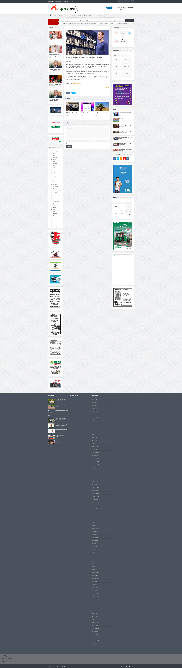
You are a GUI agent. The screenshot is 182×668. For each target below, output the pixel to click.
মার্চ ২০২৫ (93, 449)
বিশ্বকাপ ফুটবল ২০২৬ (56, 201)
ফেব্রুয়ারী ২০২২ (94, 558)
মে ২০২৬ (93, 408)
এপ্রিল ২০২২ (94, 552)
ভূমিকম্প (54, 203)
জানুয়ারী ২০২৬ (94, 420)
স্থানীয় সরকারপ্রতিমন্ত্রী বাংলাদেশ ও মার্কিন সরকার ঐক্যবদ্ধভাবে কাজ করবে (101, 20)
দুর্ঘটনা (53, 180)
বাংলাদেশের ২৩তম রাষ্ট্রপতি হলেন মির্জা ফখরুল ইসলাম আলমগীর (54, 100)
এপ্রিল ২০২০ (94, 622)
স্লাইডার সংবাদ (55, 226)
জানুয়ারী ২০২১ (94, 596)
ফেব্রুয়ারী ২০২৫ (94, 452)
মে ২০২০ (93, 619)
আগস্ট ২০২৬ (94, 399)
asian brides (55, 151)
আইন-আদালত (55, 157)
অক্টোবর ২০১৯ (94, 640)
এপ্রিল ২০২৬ (94, 411)
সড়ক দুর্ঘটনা (54, 217)
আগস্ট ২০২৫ (94, 434)
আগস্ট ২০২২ (94, 540)
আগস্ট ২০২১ (94, 575)
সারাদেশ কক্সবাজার (55, 224)
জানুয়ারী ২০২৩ (94, 525)
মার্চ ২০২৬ (93, 414)
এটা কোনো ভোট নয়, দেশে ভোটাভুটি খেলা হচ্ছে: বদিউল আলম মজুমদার (61, 424)
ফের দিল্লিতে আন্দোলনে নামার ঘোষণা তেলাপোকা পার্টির (60, 20)
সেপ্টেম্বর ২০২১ (94, 572)
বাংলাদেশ (55, 15)
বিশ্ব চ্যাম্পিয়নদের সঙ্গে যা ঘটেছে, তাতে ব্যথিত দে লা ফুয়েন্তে (125, 119)
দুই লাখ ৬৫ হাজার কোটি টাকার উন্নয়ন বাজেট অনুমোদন (61, 400)
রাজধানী (54, 209)
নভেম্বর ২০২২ (94, 531)
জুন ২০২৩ (93, 511)
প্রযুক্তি (60, 15)
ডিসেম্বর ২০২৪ (94, 458)
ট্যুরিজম (54, 178)
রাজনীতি (54, 211)
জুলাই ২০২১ (94, 578)
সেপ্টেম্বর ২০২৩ (94, 502)
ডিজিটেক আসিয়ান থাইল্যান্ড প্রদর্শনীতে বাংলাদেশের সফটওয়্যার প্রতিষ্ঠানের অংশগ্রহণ (72, 114)
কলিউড (54, 165)
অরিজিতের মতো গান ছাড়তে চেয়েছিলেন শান (122, 20)
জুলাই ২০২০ (94, 613)
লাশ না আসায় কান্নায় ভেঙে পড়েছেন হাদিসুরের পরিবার (61, 441)
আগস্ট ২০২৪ (94, 470)
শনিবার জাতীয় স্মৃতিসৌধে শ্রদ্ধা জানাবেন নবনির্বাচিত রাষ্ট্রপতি (54, 70)
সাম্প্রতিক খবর (55, 222)
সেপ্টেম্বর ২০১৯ (94, 643)
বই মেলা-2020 (55, 192)
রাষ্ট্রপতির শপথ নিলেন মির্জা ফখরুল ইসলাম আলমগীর (55, 85)
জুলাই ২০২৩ (94, 508)
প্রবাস (53, 188)
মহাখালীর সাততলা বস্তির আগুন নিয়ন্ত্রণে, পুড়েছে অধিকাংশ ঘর (61, 419)
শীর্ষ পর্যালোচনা (55, 213)
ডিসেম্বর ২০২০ (94, 599)
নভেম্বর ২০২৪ (94, 461)
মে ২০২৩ (93, 514)
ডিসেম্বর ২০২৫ (94, 423)
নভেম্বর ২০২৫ (94, 426)
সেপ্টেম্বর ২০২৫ (94, 431)
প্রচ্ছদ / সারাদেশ (55, 186)
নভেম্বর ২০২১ (94, 566)
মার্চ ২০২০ (93, 625)
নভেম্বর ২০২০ (94, 602)
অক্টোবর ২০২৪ (94, 464)
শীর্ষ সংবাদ (54, 215)
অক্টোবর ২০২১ (94, 569)
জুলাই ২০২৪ (94, 472)
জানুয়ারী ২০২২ (94, 561)
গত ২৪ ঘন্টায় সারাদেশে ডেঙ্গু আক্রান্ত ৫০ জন (62, 405)
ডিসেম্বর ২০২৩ (94, 493)
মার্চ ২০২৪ (93, 484)
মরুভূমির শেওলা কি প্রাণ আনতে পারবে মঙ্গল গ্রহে (101, 113)
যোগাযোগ (101, 15)
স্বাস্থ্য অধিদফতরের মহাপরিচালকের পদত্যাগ (61, 430)
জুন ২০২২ (93, 546)
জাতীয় (53, 174)
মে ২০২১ (93, 584)
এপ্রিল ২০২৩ (94, 517)
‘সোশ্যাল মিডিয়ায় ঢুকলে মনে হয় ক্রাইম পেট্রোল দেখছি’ (125, 125)
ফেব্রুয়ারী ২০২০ (94, 628)
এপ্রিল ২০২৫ (94, 446)
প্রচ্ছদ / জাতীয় (55, 184)
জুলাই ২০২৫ (94, 437)
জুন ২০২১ (93, 581)
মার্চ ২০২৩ (93, 519)
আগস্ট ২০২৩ (94, 505)
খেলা (69, 15)
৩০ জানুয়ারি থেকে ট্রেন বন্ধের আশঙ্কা (60, 436)
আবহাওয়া (54, 161)
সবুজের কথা (91, 15)
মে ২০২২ (93, 549)
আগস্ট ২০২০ (94, 610)
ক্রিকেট (54, 167)
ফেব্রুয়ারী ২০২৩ (94, 522)
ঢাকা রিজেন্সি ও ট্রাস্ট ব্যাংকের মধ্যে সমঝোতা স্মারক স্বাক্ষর (125, 131)
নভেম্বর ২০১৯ (94, 637)
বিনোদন (73, 15)
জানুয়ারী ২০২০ (94, 631)
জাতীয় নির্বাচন (55, 176)
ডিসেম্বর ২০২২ (94, 528)
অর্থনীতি (65, 15)
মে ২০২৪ (93, 478)
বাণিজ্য (54, 195)
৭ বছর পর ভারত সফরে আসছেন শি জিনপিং (125, 113)
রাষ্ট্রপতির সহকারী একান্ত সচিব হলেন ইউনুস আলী (79, 20)
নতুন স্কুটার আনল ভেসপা (77, 83)
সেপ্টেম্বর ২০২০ (94, 607)
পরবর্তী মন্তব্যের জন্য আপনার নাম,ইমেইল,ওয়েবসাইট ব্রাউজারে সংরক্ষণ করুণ (80, 143)
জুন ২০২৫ (93, 440)
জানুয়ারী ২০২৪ (94, 490)
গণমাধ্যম (85, 15)
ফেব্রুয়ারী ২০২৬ (94, 417)
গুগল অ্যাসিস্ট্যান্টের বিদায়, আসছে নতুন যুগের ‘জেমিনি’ (87, 113)
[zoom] (122, 94)
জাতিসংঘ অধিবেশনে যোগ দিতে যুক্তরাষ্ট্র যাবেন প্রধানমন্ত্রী (54, 55)
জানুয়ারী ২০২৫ (94, 455)
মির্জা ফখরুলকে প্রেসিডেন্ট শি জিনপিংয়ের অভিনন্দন (125, 137)
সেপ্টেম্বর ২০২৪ (94, 467)
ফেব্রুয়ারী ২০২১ (94, 593)
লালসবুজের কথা (63, 666)
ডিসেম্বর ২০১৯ (94, 634)
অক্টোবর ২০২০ (94, 605)
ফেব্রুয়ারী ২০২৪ (94, 487)
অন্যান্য (96, 15)
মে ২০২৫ (93, 443)
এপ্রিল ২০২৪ (94, 481)
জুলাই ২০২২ (94, 543)
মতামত (54, 205)
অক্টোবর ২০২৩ (94, 499)
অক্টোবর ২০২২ (94, 534)
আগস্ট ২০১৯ (94, 646)
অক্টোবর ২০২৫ (94, 428)
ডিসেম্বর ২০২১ (94, 563)
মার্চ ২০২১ (93, 590)
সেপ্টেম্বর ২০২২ (94, 537)
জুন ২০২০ (93, 616)
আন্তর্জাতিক (79, 15)
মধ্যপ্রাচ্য (54, 207)
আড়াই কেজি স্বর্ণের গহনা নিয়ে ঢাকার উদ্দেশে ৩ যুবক (62, 411)
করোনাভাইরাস (55, 163)
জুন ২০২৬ (93, 405)
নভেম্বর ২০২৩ (94, 496)
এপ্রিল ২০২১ (94, 587)
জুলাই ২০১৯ (94, 649)
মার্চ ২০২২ (93, 555)
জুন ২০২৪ (93, 475)
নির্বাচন (53, 182)
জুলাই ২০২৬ (94, 402)
